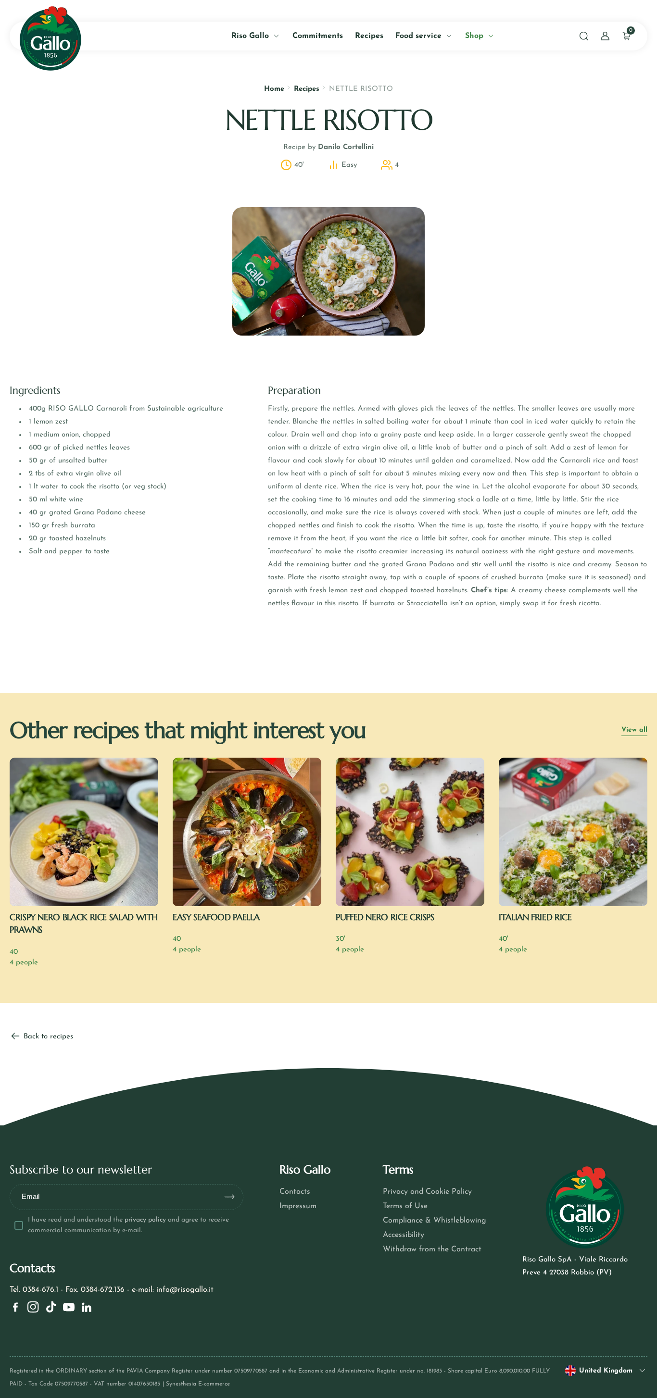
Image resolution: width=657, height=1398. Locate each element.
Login (127, 219)
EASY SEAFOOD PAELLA (216, 917)
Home (274, 89)
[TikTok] (51, 1307)
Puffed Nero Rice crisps (385, 917)
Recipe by (328, 147)
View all (634, 730)
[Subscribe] (233, 1197)
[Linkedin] (86, 1307)
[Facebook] (15, 1307)
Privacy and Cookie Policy (427, 1192)
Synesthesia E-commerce (198, 1384)
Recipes (306, 89)
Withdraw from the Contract (432, 1249)
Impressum (297, 1206)
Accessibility (403, 1235)
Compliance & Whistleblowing (434, 1220)
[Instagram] (33, 1307)
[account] (605, 36)
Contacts (294, 1192)
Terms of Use (405, 1206)
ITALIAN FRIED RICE (535, 917)
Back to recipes (47, 1036)
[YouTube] (69, 1307)
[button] (584, 36)
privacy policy (145, 1219)
